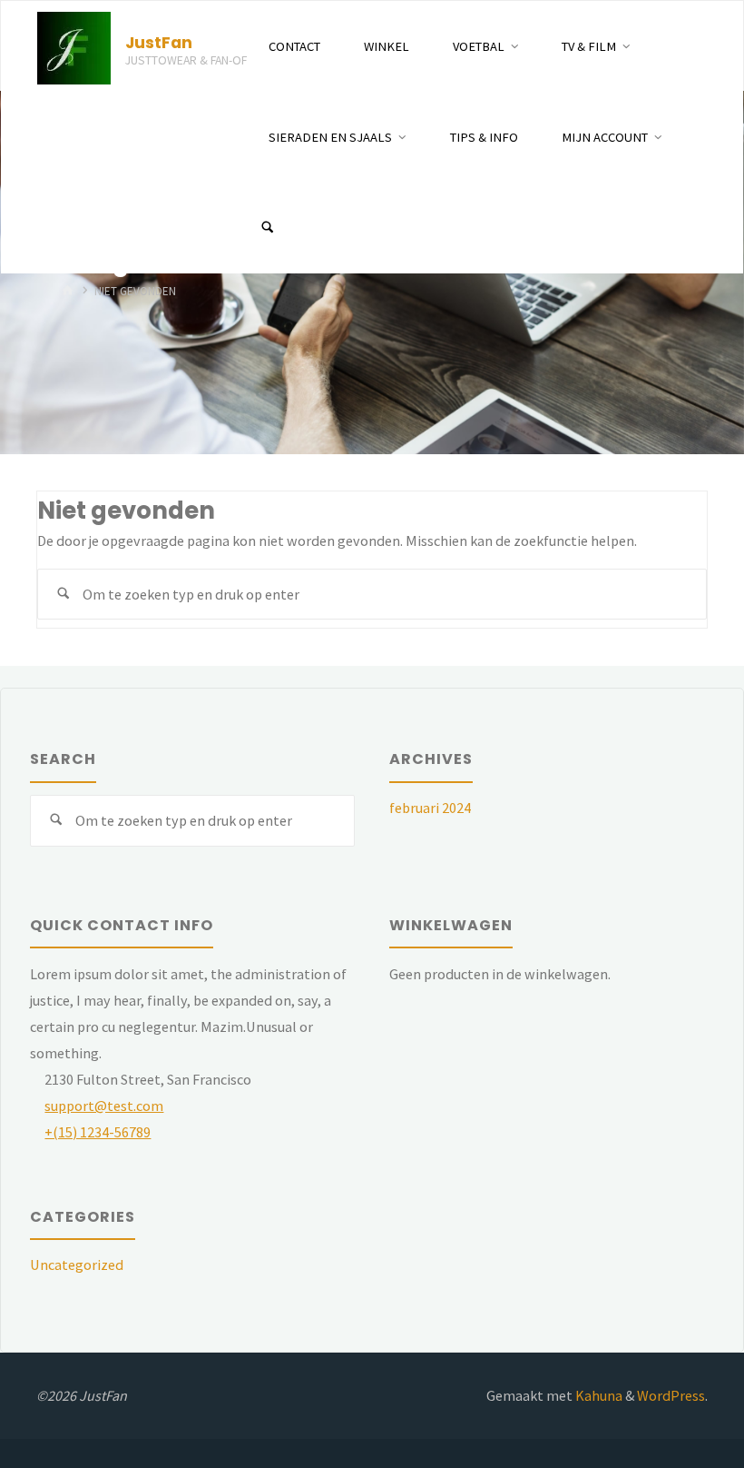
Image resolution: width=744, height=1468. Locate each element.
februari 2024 (430, 807)
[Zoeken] (267, 228)
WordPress (671, 1395)
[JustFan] (74, 46)
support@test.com (103, 1105)
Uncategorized (76, 1264)
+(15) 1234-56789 (97, 1132)
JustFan (158, 42)
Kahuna (597, 1395)
